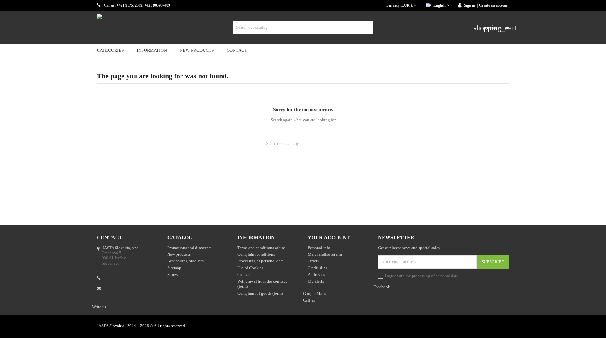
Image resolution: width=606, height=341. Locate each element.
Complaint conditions (256, 254)
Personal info (319, 247)
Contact (237, 50)
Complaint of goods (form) (260, 293)
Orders (313, 261)
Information (152, 50)
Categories (110, 50)
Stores (172, 274)
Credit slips (317, 268)
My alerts (316, 281)
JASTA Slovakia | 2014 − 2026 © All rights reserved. (141, 325)
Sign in (469, 5)
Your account (329, 237)
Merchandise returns (325, 254)
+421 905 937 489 (120, 278)
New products (197, 50)
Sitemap (174, 268)
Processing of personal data (260, 261)
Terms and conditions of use (261, 247)
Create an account (493, 5)
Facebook (506, 326)
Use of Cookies (250, 268)
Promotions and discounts (189, 247)
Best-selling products (185, 261)
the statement (472, 275)
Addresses (316, 274)
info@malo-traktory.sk (123, 288)
